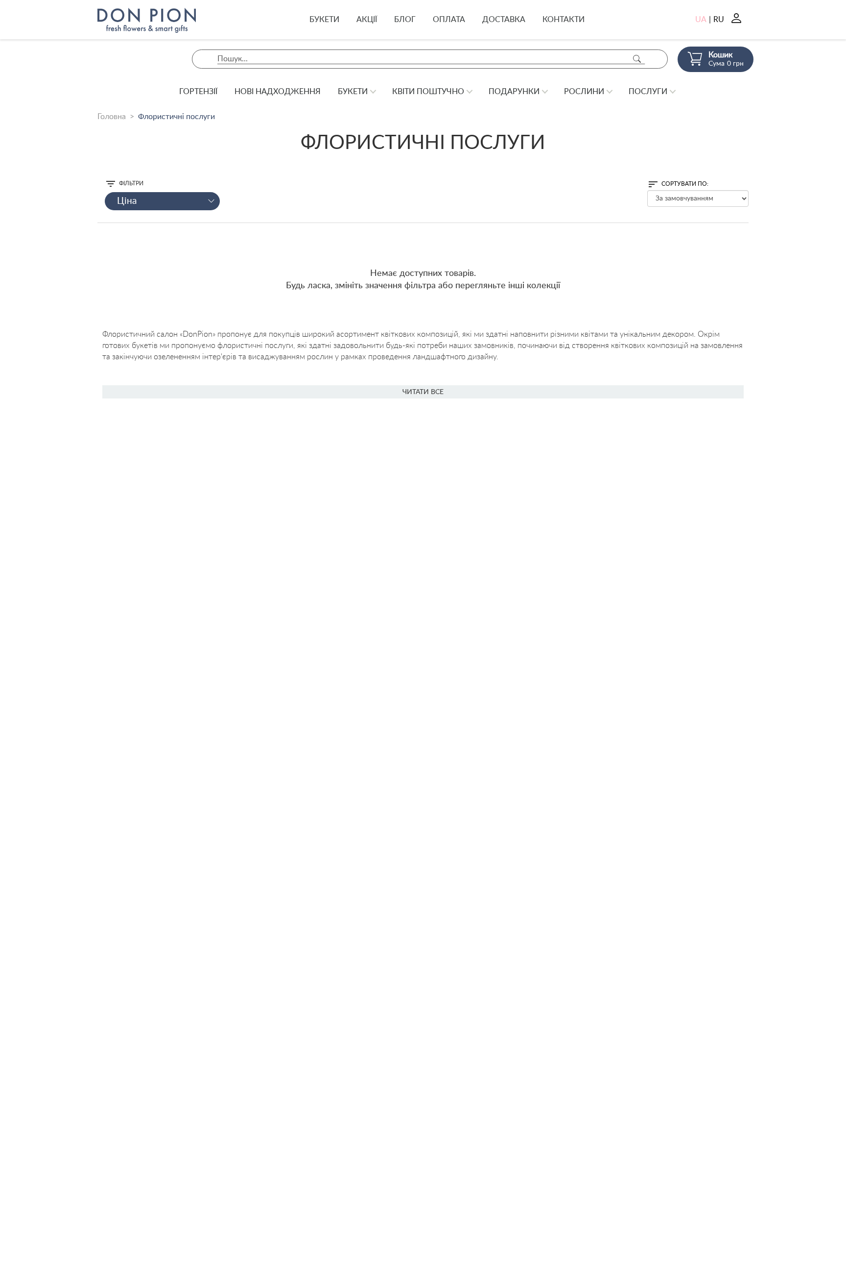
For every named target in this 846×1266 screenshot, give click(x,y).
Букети (324, 20)
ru (718, 20)
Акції (366, 20)
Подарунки (514, 92)
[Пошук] (637, 59)
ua (700, 20)
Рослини (584, 92)
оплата (449, 20)
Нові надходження (278, 92)
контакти (563, 20)
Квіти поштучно (428, 92)
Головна (111, 117)
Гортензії (198, 92)
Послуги (648, 92)
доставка (503, 20)
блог (405, 20)
